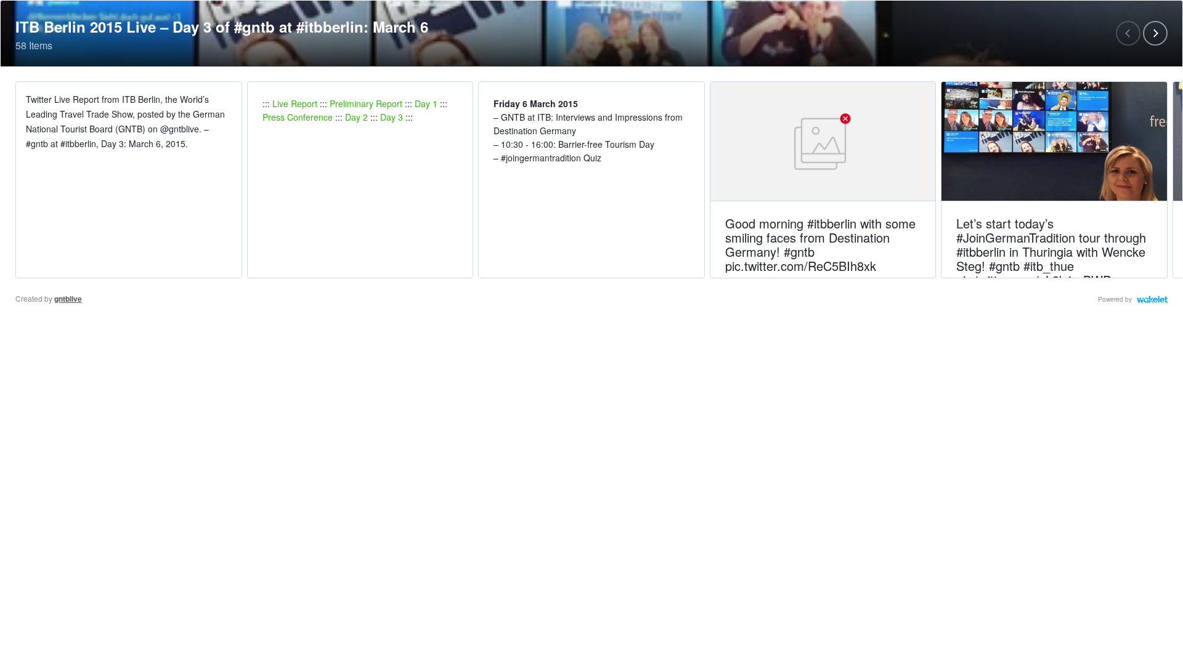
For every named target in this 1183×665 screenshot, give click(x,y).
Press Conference (297, 117)
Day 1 (426, 103)
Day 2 (356, 117)
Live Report (294, 103)
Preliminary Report (366, 103)
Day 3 (391, 117)
